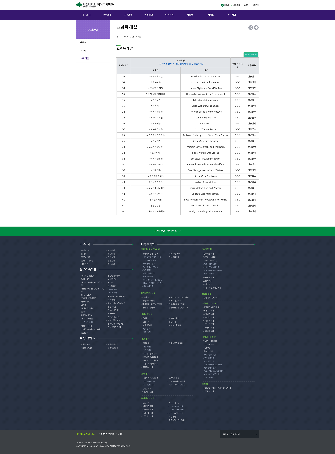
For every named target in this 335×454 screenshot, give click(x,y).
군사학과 (145, 318)
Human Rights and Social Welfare (205, 88)
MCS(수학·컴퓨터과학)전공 (153, 283)
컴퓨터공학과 (208, 254)
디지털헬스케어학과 (177, 420)
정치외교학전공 (149, 273)
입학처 (83, 312)
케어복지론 (155, 123)
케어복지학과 (95, 5)
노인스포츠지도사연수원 (91, 329)
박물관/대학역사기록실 (117, 297)
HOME (226, 5)
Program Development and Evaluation (205, 147)
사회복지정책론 (156, 129)
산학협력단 (112, 300)
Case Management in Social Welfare (205, 170)
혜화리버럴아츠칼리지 (151, 254)
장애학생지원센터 (88, 308)
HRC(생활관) (86, 315)
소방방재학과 (174, 378)
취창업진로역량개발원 (116, 303)
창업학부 (206, 348)
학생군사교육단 (114, 317)
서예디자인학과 (175, 301)
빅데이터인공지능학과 (212, 288)
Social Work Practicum (205, 176)
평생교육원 (112, 307)
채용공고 (111, 264)
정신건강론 (155, 205)
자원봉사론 (155, 82)
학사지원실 (85, 302)
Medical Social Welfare (205, 182)
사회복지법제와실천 (155, 188)
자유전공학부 (208, 345)
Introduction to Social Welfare (205, 76)
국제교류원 (112, 279)
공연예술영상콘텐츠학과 (178, 308)
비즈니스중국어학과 (150, 357)
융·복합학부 (208, 351)
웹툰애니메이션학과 (177, 304)
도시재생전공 (209, 358)
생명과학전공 (148, 277)
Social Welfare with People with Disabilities (205, 200)
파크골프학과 (208, 328)
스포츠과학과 (208, 324)
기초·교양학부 (174, 254)
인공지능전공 (209, 274)
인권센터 (84, 333)
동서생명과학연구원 (116, 324)
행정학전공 (147, 332)
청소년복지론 (156, 153)
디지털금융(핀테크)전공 (213, 271)
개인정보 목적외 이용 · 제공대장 (110, 434)
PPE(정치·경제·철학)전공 (152, 280)
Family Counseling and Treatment (205, 211)
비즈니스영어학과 (149, 354)
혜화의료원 (85, 344)
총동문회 (111, 261)
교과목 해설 (83, 58)
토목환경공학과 (149, 382)
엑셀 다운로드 (251, 54)
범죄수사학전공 (210, 378)
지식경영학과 (208, 314)
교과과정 (82, 50)
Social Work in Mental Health (205, 205)
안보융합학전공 (210, 355)
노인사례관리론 (156, 194)
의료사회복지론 (156, 182)
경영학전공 (147, 347)
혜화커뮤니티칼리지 (211, 307)
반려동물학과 (208, 321)
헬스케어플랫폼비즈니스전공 (215, 371)
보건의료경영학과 (176, 413)
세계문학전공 (209, 361)
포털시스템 (85, 250)
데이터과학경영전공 (211, 374)
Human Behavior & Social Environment (205, 94)
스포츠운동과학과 (176, 406)
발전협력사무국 (114, 276)
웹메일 (83, 254)
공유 (250, 27)
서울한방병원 (113, 344)
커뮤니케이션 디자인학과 (179, 297)
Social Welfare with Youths (205, 153)
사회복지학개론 (156, 76)
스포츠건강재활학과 (177, 410)
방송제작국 (113, 293)
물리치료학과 (147, 406)
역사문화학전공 (149, 264)
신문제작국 (113, 290)
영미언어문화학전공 (150, 267)
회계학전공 (147, 350)
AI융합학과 (207, 281)
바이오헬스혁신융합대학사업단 (92, 284)
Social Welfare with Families (205, 106)
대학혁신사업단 (87, 276)
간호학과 (145, 403)
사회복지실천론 (156, 112)
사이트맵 (236, 5)
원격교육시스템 (87, 261)
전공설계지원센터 (115, 327)
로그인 (246, 5)
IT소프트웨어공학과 (177, 381)
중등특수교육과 (175, 325)
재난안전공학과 (149, 385)
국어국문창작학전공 (150, 261)
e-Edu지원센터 (87, 322)
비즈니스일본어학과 (150, 361)
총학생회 (111, 257)
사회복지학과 (174, 318)
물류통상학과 (147, 367)
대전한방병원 (86, 348)
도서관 (110, 283)
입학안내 (256, 5)
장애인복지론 (156, 200)
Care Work (205, 123)
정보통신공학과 (209, 257)
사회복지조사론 (156, 164)
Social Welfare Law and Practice (205, 188)
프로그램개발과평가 (155, 147)
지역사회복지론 (156, 117)
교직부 (83, 305)
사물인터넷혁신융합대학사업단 (92, 290)
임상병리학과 (147, 410)
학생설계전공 (148, 286)
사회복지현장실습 (155, 176)
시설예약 (84, 264)
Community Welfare (206, 117)
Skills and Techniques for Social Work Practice (206, 135)
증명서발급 (85, 257)
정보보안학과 (208, 278)
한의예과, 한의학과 (210, 298)
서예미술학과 (208, 331)
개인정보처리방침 (85, 434)
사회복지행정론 (156, 159)
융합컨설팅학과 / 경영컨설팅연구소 (217, 388)
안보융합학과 (208, 391)
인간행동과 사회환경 (155, 94)
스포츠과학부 (174, 403)
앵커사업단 (85, 279)
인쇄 (256, 27)
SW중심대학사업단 (88, 298)
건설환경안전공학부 (150, 378)
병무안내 (111, 254)
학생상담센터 (86, 326)
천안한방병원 (113, 348)
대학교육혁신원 (87, 319)
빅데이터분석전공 (210, 264)
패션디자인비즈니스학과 (152, 304)
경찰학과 (145, 322)
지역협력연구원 (114, 320)
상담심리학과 (208, 317)
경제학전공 (147, 270)
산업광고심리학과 (176, 343)
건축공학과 (146, 389)
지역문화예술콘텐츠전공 (213, 365)
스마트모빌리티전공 (211, 267)
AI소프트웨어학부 (210, 261)
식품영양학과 (147, 416)
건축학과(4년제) (148, 301)
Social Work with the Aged (205, 141)
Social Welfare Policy (205, 129)
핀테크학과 (207, 284)
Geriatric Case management (205, 194)
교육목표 (82, 42)
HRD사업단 (86, 295)
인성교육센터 (174, 257)
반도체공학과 (147, 392)
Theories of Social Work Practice (205, 112)
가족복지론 (155, 106)
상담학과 (172, 322)
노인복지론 (155, 141)
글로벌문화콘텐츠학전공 (152, 257)
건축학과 (145, 297)
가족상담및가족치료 (155, 211)
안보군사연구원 (114, 310)
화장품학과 (173, 417)
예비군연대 (112, 314)
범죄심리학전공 (210, 368)
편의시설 (111, 250)
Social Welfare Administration (205, 159)
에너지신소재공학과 (177, 385)
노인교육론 (155, 100)
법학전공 (146, 329)
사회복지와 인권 (155, 88)
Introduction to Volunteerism (205, 82)
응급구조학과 (147, 413)
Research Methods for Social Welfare (205, 164)
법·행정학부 (147, 325)
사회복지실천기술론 (155, 135)
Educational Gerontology (205, 100)
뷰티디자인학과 (148, 308)
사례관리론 (155, 170)
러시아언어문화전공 (150, 364)
